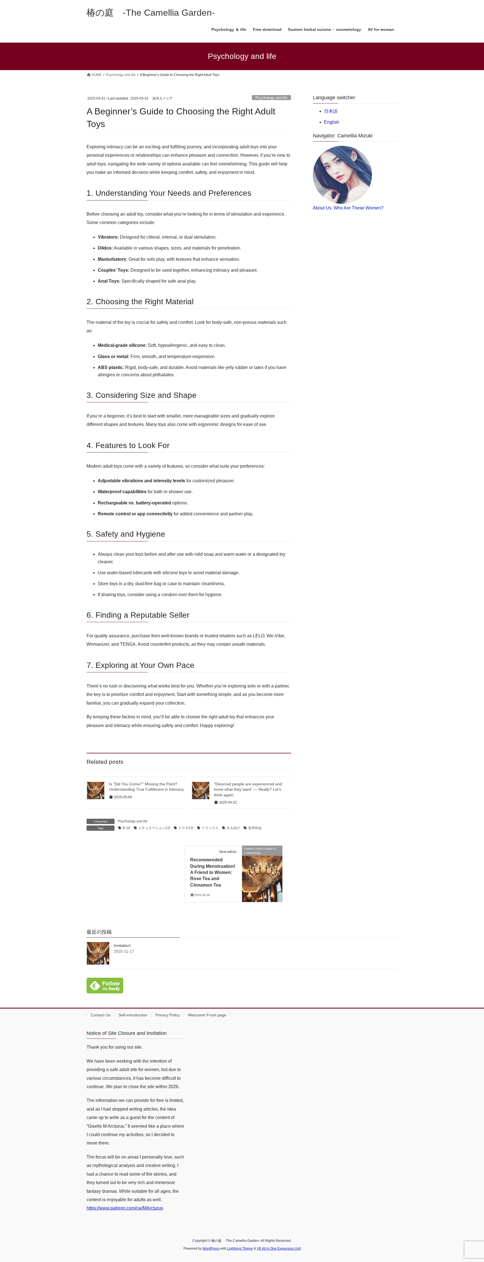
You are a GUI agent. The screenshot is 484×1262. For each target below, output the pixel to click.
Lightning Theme (240, 1249)
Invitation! (122, 945)
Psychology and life (271, 98)
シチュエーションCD (154, 828)
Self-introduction (132, 1015)
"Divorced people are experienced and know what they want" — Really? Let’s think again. (248, 789)
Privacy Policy (167, 1015)
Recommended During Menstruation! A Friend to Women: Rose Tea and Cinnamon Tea (212, 872)
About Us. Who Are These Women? (348, 208)
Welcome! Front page (207, 1015)
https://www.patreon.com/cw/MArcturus (125, 1208)
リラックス (210, 828)
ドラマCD (186, 828)
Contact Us (100, 1015)
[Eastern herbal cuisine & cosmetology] (262, 866)
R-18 (126, 828)
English (331, 122)
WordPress (211, 1249)
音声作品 (255, 828)
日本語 (331, 111)
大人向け (233, 828)
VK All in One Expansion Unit (279, 1249)
